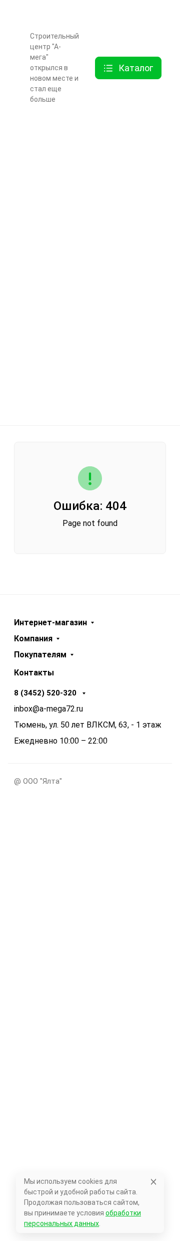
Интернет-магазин (50, 623)
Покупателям (40, 655)
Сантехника (86, 326)
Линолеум (87, 366)
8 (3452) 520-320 (46, 692)
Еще (37, 116)
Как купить (48, 15)
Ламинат (87, 209)
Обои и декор (86, 248)
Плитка (87, 287)
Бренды (86, 130)
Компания (33, 639)
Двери (87, 169)
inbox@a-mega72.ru (48, 709)
